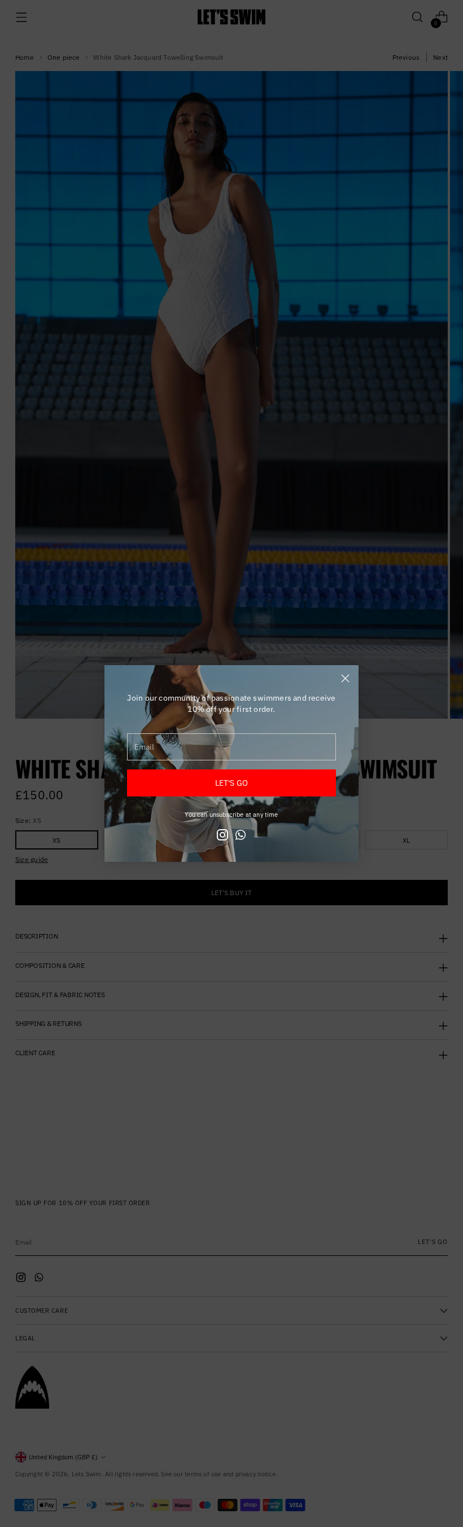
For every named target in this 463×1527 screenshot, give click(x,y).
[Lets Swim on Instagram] (222, 836)
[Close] (345, 678)
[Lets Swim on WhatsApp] (240, 836)
